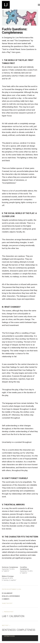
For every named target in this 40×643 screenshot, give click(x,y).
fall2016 (6, 596)
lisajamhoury (8, 593)
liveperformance (14, 596)
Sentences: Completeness (10, 567)
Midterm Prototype (8, 576)
